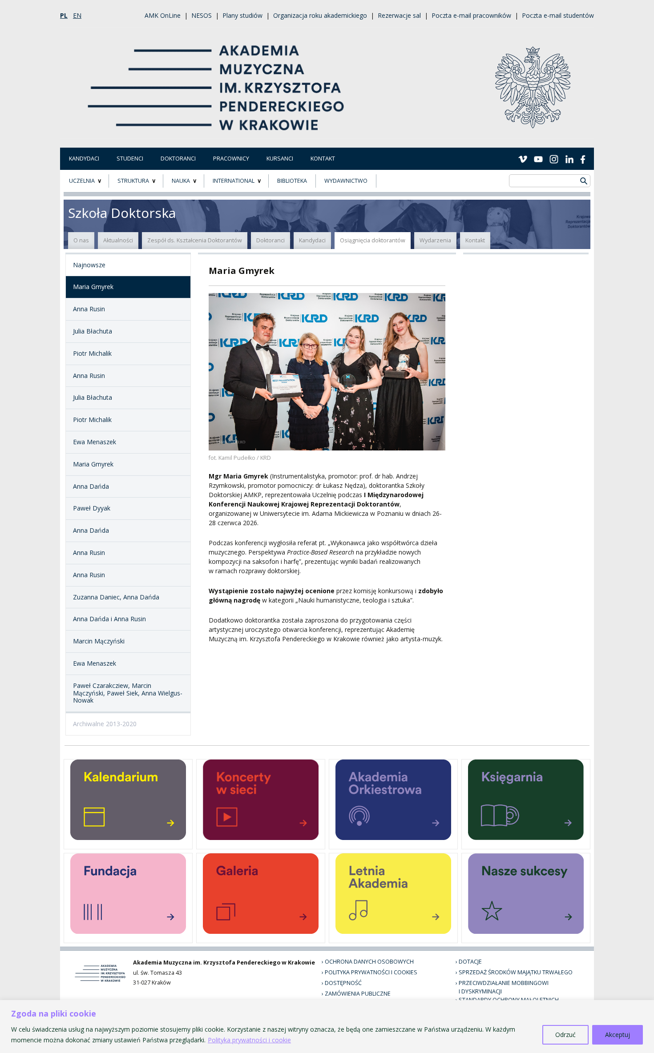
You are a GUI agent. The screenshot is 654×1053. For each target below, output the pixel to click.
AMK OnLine (163, 15)
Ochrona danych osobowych (369, 961)
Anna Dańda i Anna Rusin (109, 619)
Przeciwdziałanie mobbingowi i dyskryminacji (504, 987)
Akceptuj (617, 1034)
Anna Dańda (91, 486)
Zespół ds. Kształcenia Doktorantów (194, 240)
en (77, 15)
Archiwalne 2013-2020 (105, 723)
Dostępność (343, 983)
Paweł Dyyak (91, 508)
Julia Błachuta (92, 331)
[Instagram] (553, 158)
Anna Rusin (89, 309)
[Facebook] (582, 158)
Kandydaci (84, 158)
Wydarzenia (435, 240)
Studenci (130, 158)
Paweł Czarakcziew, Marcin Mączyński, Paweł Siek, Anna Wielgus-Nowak (127, 693)
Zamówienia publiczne (358, 993)
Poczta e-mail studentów (558, 15)
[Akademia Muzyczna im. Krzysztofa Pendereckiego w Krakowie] (217, 82)
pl (64, 15)
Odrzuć (565, 1034)
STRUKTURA (133, 181)
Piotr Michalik (92, 353)
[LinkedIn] (569, 158)
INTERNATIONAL (233, 181)
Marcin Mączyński (99, 641)
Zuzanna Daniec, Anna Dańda (116, 597)
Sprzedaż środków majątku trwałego (516, 972)
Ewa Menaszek (94, 442)
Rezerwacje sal (399, 15)
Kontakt (323, 158)
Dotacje (470, 961)
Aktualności (118, 240)
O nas (81, 240)
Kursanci (279, 158)
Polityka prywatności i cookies (371, 972)
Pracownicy (231, 158)
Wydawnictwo (345, 181)
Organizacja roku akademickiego (320, 15)
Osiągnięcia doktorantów (372, 240)
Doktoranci (178, 158)
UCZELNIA (82, 181)
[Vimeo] (522, 158)
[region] (327, 1026)
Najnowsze (89, 265)
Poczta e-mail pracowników (471, 15)
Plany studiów (242, 15)
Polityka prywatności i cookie (249, 1040)
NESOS (201, 15)
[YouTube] (538, 158)
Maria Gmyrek (93, 286)
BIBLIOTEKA (292, 181)
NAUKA (181, 181)
